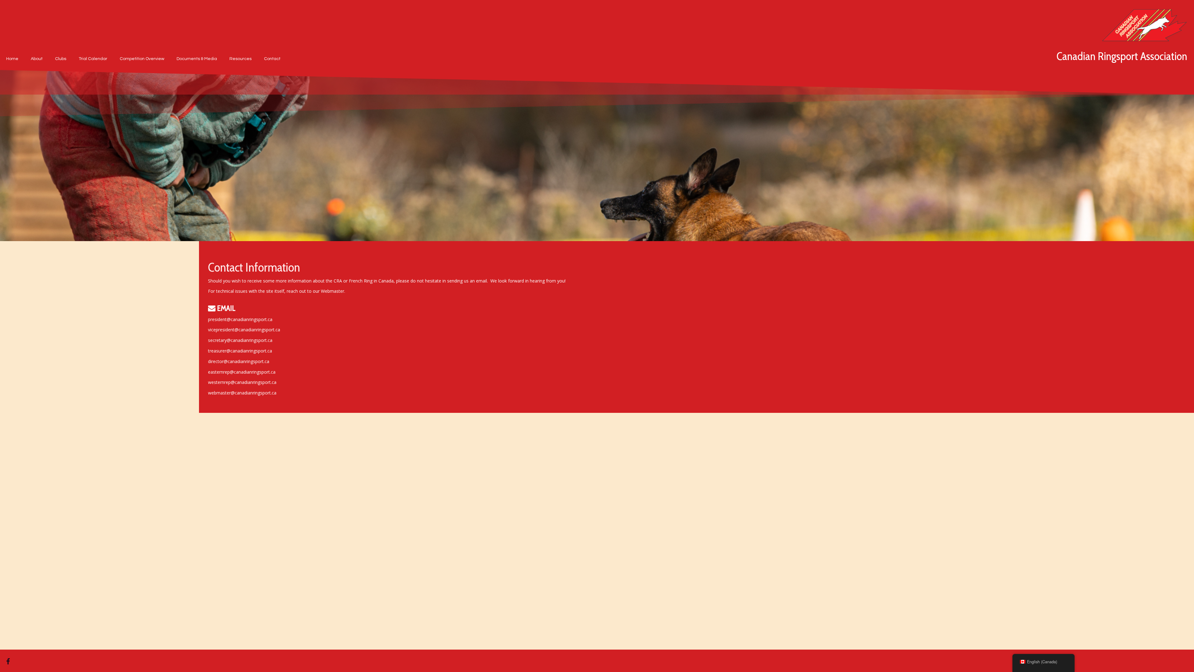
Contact (272, 59)
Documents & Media (197, 59)
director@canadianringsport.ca (238, 361)
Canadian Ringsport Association (1122, 56)
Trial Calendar (93, 59)
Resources (240, 59)
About (37, 59)
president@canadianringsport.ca (240, 319)
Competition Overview (142, 59)
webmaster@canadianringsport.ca (242, 393)
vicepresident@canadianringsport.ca (244, 330)
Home (12, 59)
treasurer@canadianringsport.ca (240, 351)
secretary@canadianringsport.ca (240, 340)
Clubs (60, 59)
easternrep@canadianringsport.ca (241, 372)
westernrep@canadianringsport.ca (242, 382)
